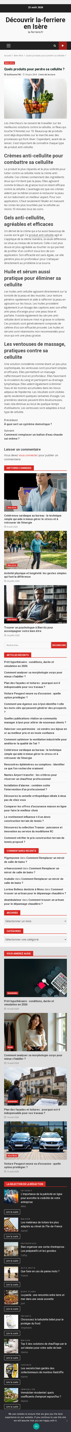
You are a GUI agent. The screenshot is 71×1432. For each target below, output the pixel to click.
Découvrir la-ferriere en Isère (35, 23)
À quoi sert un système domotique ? (28, 422)
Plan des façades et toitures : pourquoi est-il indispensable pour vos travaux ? (35, 1086)
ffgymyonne (11, 857)
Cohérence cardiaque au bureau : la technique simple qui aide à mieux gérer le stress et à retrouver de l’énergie (35, 492)
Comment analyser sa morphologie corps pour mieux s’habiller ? (35, 1032)
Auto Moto (12, 1155)
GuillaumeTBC (14, 74)
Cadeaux (26, 1365)
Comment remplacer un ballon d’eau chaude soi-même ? (33, 434)
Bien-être (9, 63)
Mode (10, 1047)
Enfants (26, 1316)
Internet (26, 1190)
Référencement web (63, 46)
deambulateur (12, 899)
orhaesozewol (13, 868)
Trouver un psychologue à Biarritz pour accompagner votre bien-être (35, 604)
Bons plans (28, 1291)
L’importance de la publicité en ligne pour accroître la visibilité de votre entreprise (41, 1198)
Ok (36, 1426)
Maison (25, 1219)
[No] (67, 1421)
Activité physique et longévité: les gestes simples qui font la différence (35, 550)
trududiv (9, 878)
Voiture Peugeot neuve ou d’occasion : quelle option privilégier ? (35, 1140)
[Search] (55, 45)
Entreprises (29, 1243)
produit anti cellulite (41, 235)
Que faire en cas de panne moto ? (40, 1271)
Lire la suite (12, 1211)
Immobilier (12, 993)
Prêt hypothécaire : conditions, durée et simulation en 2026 (35, 978)
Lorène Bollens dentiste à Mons (24, 889)
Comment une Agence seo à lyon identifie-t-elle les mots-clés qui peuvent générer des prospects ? (35, 708)
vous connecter (28, 455)
